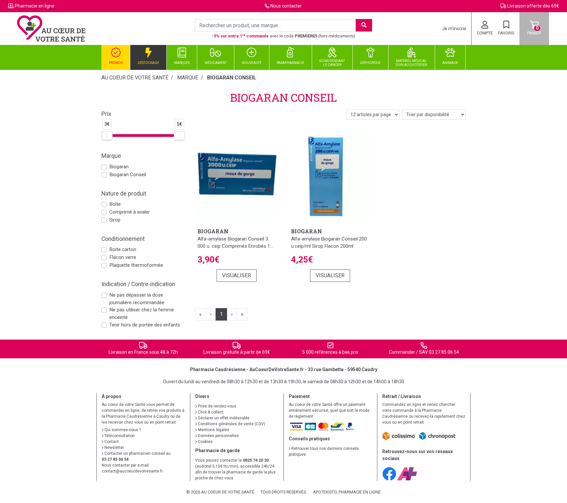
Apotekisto (347, 492)
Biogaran (119, 167)
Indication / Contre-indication (138, 284)
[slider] (107, 135)
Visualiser (236, 275)
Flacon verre (122, 257)
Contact (111, 441)
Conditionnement (123, 239)
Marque (187, 77)
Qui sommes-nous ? (122, 430)
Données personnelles (218, 435)
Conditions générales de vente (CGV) (231, 424)
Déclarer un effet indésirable (223, 418)
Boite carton (122, 249)
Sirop (114, 220)
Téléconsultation (119, 435)
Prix (106, 114)
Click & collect (210, 412)
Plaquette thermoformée (136, 265)
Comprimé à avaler (129, 212)
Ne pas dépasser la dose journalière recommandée (136, 298)
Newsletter (113, 447)
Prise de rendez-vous (216, 406)
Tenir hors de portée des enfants (144, 325)
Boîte (115, 204)
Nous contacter (286, 6)
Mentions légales (213, 430)
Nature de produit (123, 193)
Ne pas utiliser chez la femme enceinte (141, 313)
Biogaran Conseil (127, 175)
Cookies (205, 441)
